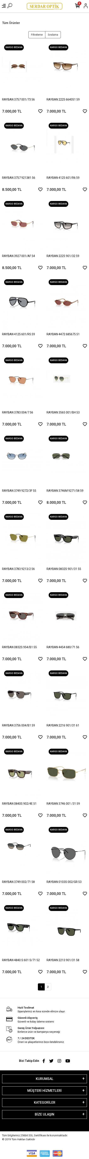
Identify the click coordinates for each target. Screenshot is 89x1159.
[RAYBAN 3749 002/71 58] (22, 852)
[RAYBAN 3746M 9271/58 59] (67, 461)
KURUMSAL (44, 1079)
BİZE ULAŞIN (44, 1114)
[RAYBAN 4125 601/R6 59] (67, 148)
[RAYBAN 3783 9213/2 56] (22, 539)
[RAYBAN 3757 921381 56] (22, 148)
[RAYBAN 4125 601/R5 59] (22, 304)
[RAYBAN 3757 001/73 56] (22, 69)
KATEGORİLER (44, 1102)
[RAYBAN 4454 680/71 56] (67, 617)
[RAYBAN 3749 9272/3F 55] (22, 461)
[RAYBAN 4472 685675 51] (67, 304)
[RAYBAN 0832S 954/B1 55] (22, 617)
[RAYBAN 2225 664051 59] (67, 69)
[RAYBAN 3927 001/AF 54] (22, 226)
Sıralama (53, 34)
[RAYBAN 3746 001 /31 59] (67, 774)
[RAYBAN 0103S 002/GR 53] (67, 852)
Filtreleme (37, 34)
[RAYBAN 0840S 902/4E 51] (22, 774)
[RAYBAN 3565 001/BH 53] (67, 382)
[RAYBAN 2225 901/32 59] (67, 226)
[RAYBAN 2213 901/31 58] (67, 930)
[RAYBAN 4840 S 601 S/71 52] (22, 930)
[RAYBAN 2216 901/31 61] (67, 695)
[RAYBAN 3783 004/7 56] (22, 382)
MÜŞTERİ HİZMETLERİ (44, 1091)
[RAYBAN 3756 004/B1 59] (22, 695)
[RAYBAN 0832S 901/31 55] (67, 539)
